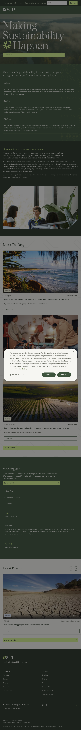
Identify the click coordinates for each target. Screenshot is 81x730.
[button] (17, 375)
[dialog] (40, 365)
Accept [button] (64, 375)
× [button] (73, 351)
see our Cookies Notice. (18, 369)
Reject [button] (49, 375)
